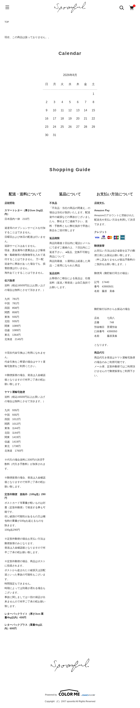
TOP (7, 22)
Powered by (51, 695)
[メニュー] (7, 7)
